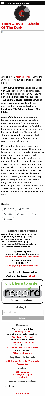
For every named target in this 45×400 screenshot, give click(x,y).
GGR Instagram (23, 372)
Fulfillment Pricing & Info (22, 342)
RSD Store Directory (22, 353)
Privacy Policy (22, 393)
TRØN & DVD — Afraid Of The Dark (20, 26)
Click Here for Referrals (22, 337)
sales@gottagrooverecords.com (22, 265)
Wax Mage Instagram (22, 374)
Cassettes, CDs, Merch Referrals (22, 348)
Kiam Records (23, 77)
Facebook (22, 377)
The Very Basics (22, 332)
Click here (34, 276)
